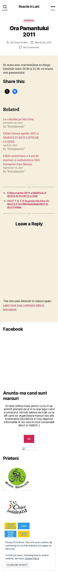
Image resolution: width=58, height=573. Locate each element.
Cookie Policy (32, 558)
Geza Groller (21, 42)
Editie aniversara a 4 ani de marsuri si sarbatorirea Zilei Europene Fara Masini (21, 160)
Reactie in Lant (29, 6)
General (29, 20)
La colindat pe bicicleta (18, 119)
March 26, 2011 (43, 42)
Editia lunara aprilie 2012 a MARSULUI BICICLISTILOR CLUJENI (21, 138)
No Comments (31, 47)
